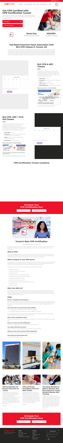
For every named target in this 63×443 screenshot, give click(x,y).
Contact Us (34, 435)
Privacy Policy (34, 438)
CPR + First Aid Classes (28, 4)
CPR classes (13, 309)
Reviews (34, 433)
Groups (34, 4)
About (38, 4)
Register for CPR (23, 210)
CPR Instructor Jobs (43, 4)
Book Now (9, 91)
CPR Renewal (20, 435)
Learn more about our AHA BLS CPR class (46, 105)
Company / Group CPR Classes (24, 436)
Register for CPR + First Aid (39, 210)
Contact (49, 4)
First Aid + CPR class (15, 311)
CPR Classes (21, 4)
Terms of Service (35, 437)
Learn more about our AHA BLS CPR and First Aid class (13, 155)
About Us (34, 432)
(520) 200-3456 (54, 0)
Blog (33, 436)
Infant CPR (20, 434)
